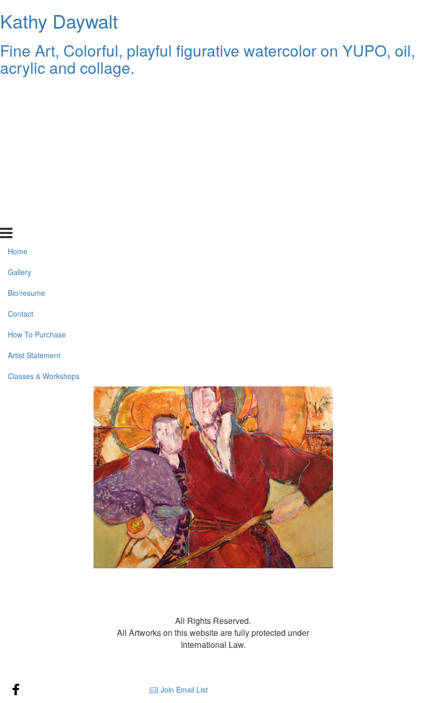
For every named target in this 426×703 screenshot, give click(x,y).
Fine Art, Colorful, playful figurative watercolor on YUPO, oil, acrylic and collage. (207, 59)
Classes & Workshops (43, 216)
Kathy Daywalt (59, 20)
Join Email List (184, 689)
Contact (20, 154)
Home (18, 91)
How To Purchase (37, 175)
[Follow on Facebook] (16, 689)
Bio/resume (26, 133)
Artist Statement (34, 195)
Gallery (19, 112)
